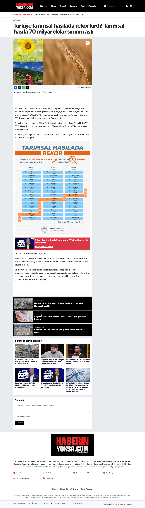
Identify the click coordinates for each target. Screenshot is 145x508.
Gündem (43, 6)
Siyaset (63, 6)
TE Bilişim (115, 504)
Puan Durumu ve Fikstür (84, 473)
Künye (46, 503)
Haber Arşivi (50, 478)
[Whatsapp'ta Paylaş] (23, 87)
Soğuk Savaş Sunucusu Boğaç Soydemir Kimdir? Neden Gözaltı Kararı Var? (52, 362)
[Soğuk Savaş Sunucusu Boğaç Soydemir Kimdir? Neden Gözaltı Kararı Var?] (52, 351)
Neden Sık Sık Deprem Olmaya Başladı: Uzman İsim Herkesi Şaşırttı (26, 362)
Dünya (53, 6)
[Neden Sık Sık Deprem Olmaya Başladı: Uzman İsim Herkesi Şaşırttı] (27, 351)
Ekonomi (73, 6)
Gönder (20, 423)
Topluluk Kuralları (60, 503)
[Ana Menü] (130, 6)
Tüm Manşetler (111, 473)
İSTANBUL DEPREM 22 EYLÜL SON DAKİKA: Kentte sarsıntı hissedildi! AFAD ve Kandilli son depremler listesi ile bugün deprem (77, 387)
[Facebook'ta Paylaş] (15, 87)
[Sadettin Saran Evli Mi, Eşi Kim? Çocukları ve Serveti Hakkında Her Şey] (27, 375)
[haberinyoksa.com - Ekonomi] (24, 6)
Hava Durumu (20, 473)
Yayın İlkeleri (77, 503)
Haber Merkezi (20, 92)
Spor (83, 6)
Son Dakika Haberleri (23, 478)
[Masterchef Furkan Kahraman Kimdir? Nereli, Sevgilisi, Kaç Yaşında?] (78, 351)
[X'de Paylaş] (19, 87)
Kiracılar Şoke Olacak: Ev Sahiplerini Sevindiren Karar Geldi (59, 15)
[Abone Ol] (84, 88)
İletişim (34, 503)
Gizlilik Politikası (20, 503)
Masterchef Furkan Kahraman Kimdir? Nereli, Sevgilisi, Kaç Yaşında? (78, 362)
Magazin (92, 6)
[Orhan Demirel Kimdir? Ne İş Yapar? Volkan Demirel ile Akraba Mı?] (52, 375)
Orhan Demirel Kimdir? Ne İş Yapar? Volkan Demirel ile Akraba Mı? (52, 385)
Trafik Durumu (50, 473)
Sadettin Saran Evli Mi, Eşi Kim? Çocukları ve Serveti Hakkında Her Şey (25, 385)
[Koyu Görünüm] (126, 6)
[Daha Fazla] (27, 87)
